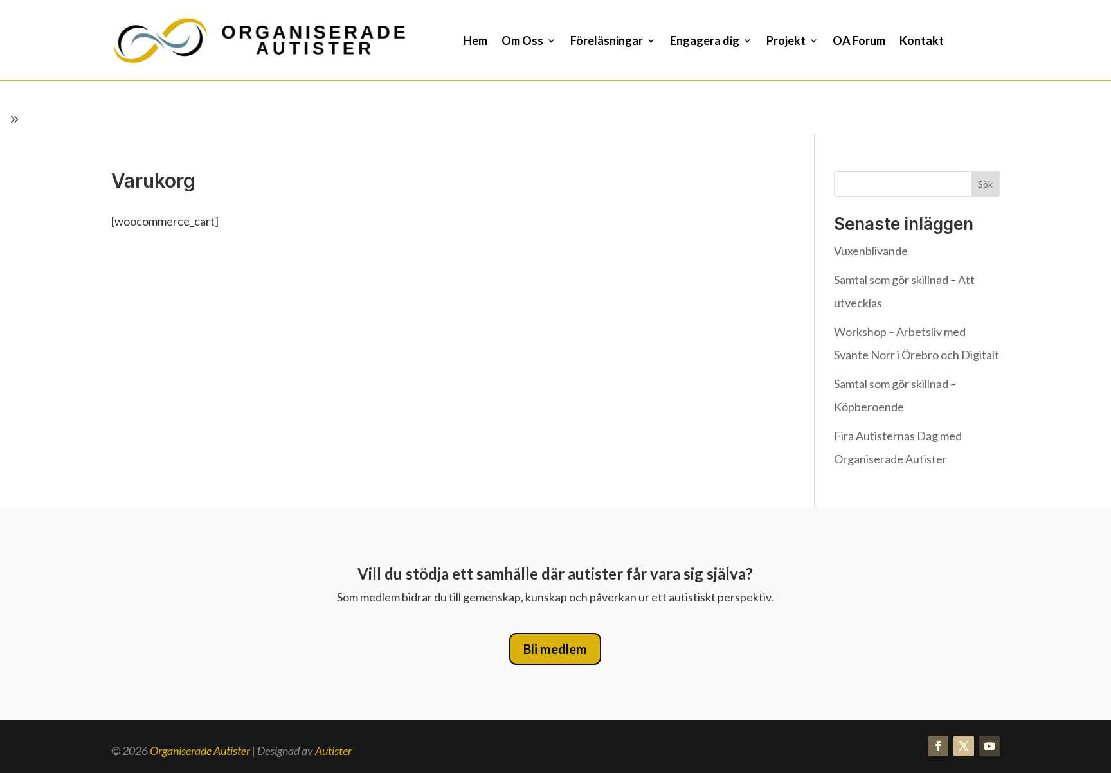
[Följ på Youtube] (989, 746)
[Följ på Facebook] (938, 746)
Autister (333, 750)
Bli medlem (555, 649)
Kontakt (921, 42)
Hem (475, 42)
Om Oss (522, 42)
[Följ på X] (963, 746)
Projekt (786, 42)
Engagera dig (704, 42)
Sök (985, 184)
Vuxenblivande (871, 251)
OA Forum (859, 42)
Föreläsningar (606, 42)
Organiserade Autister (200, 750)
